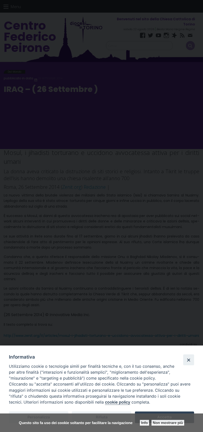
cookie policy (117, 402)
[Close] (188, 359)
